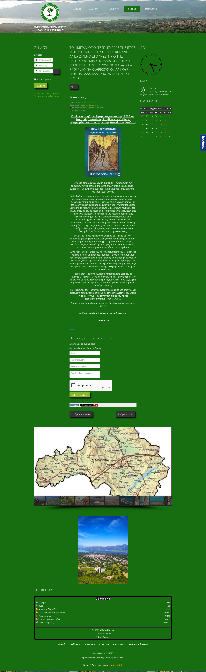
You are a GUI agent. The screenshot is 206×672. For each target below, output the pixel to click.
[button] (42, 500)
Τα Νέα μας (132, 8)
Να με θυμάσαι (44, 79)
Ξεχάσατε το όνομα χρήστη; (47, 93)
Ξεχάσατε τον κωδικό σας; (46, 96)
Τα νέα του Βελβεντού (88, 105)
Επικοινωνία (151, 8)
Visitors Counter (103, 637)
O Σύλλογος (94, 8)
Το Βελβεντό (113, 8)
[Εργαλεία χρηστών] (74, 86)
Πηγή (72, 329)
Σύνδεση (41, 85)
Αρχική (77, 8)
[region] (103, 469)
